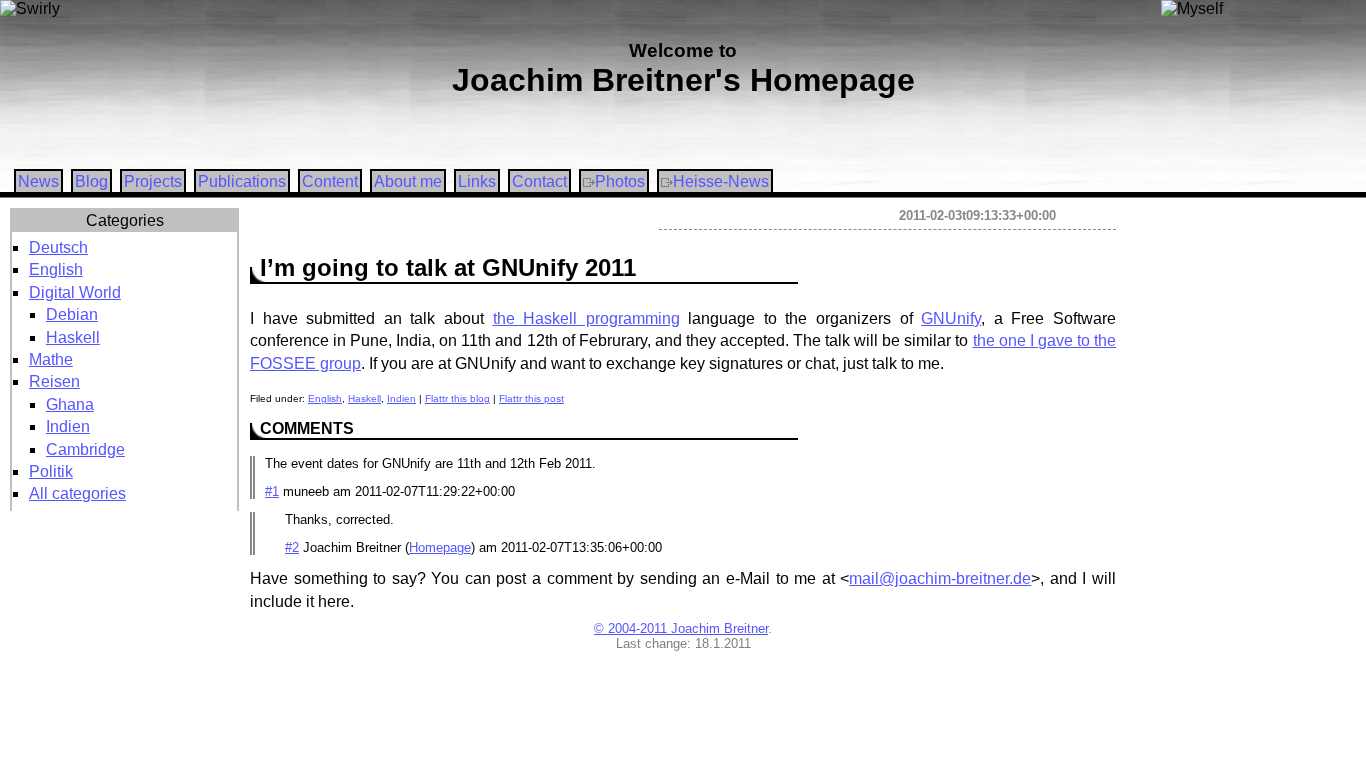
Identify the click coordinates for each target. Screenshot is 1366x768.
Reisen (54, 381)
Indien (68, 426)
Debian (72, 314)
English (56, 269)
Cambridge (85, 449)
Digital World (75, 292)
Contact (539, 181)
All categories (77, 493)
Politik (51, 471)
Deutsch (58, 247)
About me (408, 181)
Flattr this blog (457, 398)
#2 (292, 547)
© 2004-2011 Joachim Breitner (681, 628)
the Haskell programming (586, 318)
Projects (153, 181)
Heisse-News (721, 181)
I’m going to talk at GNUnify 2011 (448, 267)
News (38, 181)
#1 (272, 491)
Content (330, 181)
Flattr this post (531, 398)
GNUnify (951, 318)
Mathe (51, 359)
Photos (620, 181)
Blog (91, 181)
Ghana (70, 404)
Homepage (440, 547)
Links (477, 181)
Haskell (73, 337)
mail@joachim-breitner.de (940, 578)
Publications (242, 181)
